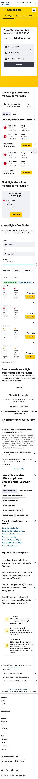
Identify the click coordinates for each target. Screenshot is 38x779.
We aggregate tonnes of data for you (16, 677)
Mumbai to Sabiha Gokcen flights (13, 531)
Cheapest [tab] (6, 114)
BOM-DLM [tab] (19, 388)
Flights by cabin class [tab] (10, 500)
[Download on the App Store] (19, 761)
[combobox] (21, 244)
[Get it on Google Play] (6, 761)
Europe (15, 689)
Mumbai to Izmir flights (10, 546)
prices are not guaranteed (15, 667)
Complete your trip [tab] (25, 490)
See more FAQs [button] (19, 469)
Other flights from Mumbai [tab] (12, 510)
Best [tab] (14, 114)
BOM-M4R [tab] (13, 406)
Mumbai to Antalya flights (11, 534)
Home (9, 689)
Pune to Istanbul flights (10, 537)
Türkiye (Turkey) (24, 689)
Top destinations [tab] (22, 515)
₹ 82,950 (21, 33)
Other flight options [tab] (10, 505)
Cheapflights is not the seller (13, 673)
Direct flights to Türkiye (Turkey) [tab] (14, 495)
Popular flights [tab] (8, 515)
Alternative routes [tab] (9, 490)
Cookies (6, 4)
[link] (16, 214)
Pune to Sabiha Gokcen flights (12, 543)
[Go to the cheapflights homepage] (15, 10)
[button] (35, 3)
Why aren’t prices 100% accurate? (15, 681)
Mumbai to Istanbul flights (11, 528)
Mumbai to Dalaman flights (11, 540)
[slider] (36, 264)
